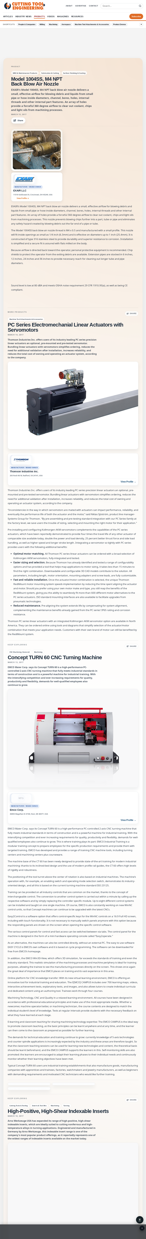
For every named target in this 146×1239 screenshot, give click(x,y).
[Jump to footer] (139, 1220)
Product (15, 66)
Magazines (63, 16)
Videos (51, 16)
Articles (8, 16)
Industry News (23, 16)
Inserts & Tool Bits (39, 1092)
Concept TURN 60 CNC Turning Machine (55, 657)
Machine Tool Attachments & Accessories (92, 24)
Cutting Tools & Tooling (18, 1092)
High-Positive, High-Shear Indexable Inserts (58, 1097)
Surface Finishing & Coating (74, 73)
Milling (42, 24)
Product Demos (119, 24)
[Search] (140, 6)
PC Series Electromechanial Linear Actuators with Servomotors (65, 327)
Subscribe (136, 16)
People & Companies (26, 24)
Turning (66, 1092)
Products (39, 16)
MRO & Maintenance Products (25, 73)
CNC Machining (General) (19, 652)
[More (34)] (141, 24)
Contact (93, 6)
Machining (53, 24)
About (69, 6)
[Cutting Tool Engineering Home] (25, 6)
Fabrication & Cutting (50, 73)
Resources (77, 16)
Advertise (80, 6)
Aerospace (66, 24)
